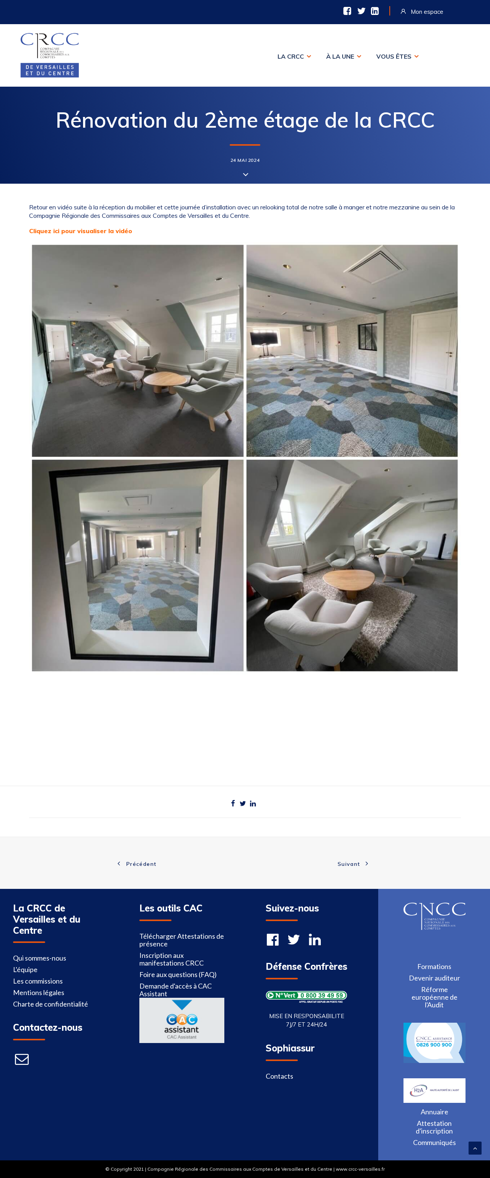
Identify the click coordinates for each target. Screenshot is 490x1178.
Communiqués (434, 1142)
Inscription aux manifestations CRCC (171, 959)
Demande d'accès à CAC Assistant (175, 990)
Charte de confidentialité (50, 1004)
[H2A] (434, 1100)
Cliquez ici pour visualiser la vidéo (80, 231)
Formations (434, 966)
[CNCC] (434, 927)
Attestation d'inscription (434, 1127)
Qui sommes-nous (39, 958)
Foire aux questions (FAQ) (178, 974)
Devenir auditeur (434, 978)
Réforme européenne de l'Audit (434, 997)
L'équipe (25, 969)
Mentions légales (38, 992)
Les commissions (38, 981)
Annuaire (434, 1111)
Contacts (279, 1076)
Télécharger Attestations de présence (181, 940)
